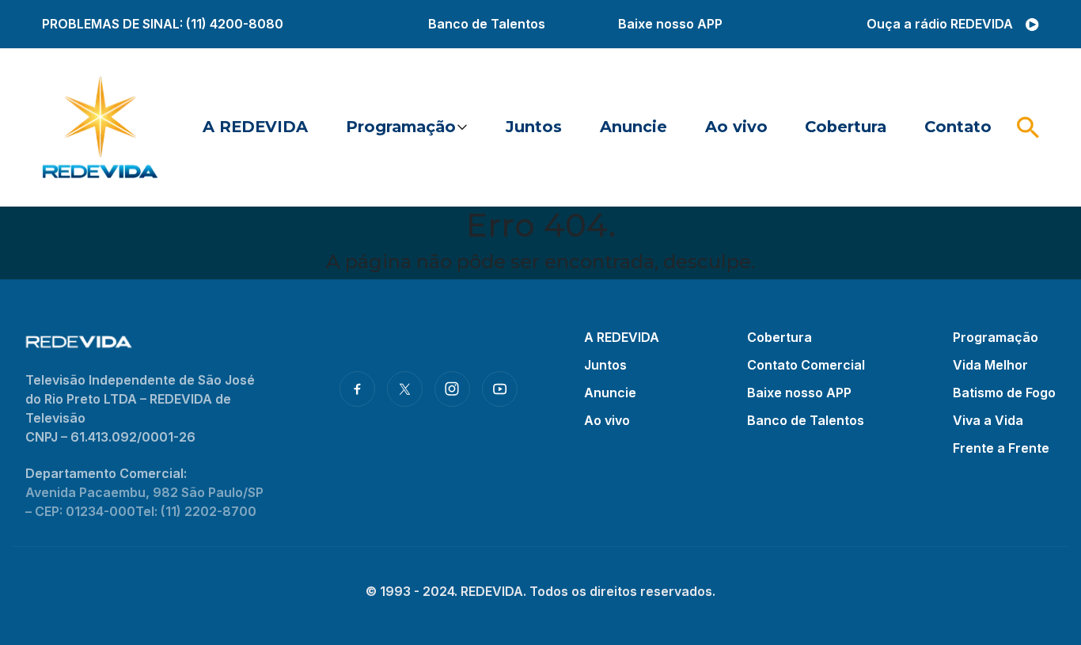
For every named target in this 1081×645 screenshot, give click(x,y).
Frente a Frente (1001, 448)
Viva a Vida (988, 420)
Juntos (534, 126)
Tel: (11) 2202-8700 (195, 511)
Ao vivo (736, 126)
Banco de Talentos (486, 24)
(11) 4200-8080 (234, 24)
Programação (401, 126)
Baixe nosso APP (670, 24)
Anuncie (633, 126)
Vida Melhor (990, 365)
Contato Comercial (806, 365)
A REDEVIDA (255, 126)
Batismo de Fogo (1004, 392)
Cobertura (845, 126)
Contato (958, 126)
